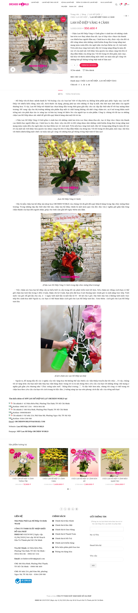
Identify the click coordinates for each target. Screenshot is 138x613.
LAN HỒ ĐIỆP (95, 14)
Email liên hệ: (96, 545)
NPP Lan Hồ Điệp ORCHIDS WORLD (32, 431)
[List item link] (69, 520)
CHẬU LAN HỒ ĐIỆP (79, 17)
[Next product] (128, 16)
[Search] (116, 5)
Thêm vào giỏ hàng (89, 65)
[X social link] (81, 84)
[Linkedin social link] (86, 84)
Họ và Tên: (94, 535)
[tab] (60, 93)
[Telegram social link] (89, 84)
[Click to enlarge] (12, 69)
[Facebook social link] (79, 84)
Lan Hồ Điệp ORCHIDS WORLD (30, 426)
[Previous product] (124, 16)
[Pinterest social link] (84, 84)
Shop (84, 14)
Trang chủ (75, 14)
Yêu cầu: (93, 556)
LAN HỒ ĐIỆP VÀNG (107, 81)
